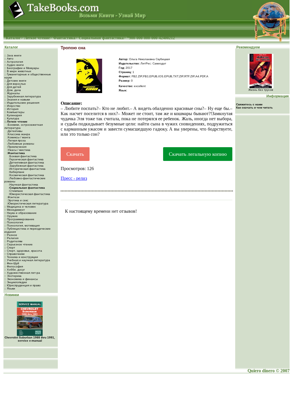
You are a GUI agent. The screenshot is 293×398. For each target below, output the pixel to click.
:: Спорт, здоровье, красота (23, 250)
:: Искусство (12, 105)
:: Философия (13, 266)
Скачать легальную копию (198, 154)
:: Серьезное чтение (18, 244)
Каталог (13, 38)
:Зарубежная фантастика (25, 165)
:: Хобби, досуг (14, 269)
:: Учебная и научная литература (27, 260)
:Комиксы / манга (18, 137)
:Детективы (14, 131)
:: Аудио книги (14, 64)
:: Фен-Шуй (11, 263)
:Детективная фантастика (26, 162)
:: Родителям (13, 241)
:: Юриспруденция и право (22, 285)
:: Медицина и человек (19, 206)
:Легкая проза (16, 140)
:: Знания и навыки (17, 99)
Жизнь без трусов (260, 89)
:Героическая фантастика (25, 159)
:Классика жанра (18, 134)
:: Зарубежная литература (22, 96)
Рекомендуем (247, 47)
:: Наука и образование (20, 212)
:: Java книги (12, 55)
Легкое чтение (37, 38)
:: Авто (8, 58)
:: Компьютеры (14, 112)
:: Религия (11, 238)
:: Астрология (13, 61)
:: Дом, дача (12, 90)
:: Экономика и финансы (21, 279)
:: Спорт (9, 247)
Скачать (75, 154)
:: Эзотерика (12, 275)
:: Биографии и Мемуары (21, 68)
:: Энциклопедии (15, 282)
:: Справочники (14, 253)
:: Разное (10, 235)
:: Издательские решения (21, 102)
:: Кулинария (13, 115)
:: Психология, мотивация (21, 225)
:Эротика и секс (17, 200)
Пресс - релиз (74, 178)
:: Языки (9, 288)
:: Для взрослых (15, 83)
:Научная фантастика (23, 184)
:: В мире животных (17, 71)
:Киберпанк (16, 172)
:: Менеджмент (14, 209)
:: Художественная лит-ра (22, 272)
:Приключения (16, 146)
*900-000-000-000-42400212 (151, 38)
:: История (11, 109)
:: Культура (11, 118)
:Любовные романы (20, 143)
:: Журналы (12, 93)
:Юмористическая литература (27, 203)
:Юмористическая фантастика (29, 194)
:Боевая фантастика (22, 156)
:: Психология (13, 222)
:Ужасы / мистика (18, 149)
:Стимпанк (15, 190)
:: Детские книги (15, 80)
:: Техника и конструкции (21, 257)
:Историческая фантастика (26, 168)
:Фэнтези (12, 197)
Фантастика (64, 38)
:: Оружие (11, 216)
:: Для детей (12, 86)
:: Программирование (19, 219)
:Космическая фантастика (26, 175)
